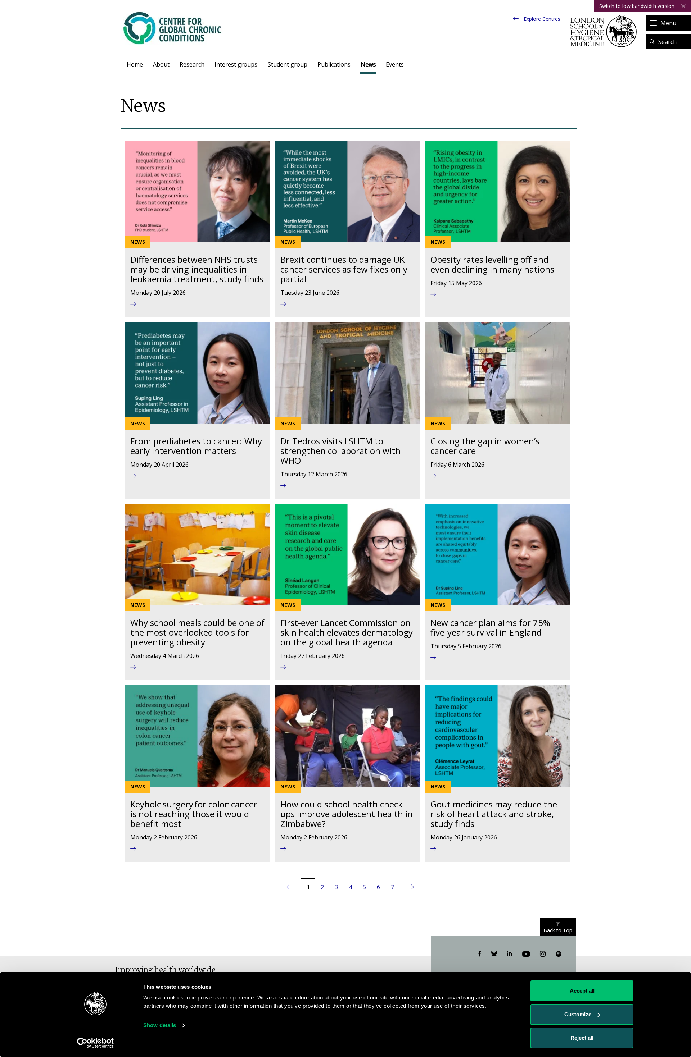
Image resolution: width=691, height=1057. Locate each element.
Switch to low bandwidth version (636, 6)
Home (135, 64)
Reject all (581, 1038)
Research (192, 64)
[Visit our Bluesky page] (494, 954)
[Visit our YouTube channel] (526, 954)
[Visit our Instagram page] (543, 954)
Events (395, 64)
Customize (577, 1014)
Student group (287, 64)
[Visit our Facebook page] (479, 954)
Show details (159, 1025)
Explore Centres (542, 18)
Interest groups (235, 64)
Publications (334, 64)
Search (667, 42)
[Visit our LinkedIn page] (509, 954)
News (368, 64)
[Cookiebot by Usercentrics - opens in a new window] (95, 1043)
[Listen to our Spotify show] (558, 954)
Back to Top (557, 930)
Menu (668, 23)
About (161, 64)
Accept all (582, 991)
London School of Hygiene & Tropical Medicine (605, 31)
